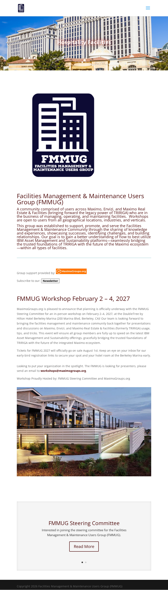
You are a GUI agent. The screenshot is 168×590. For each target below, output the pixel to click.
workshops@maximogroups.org (63, 371)
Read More (84, 546)
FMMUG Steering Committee (84, 523)
